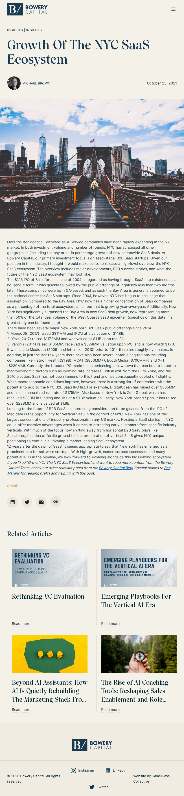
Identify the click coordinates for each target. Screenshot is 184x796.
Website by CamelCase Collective (151, 778)
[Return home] (27, 9)
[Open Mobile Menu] (173, 9)
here (55, 322)
